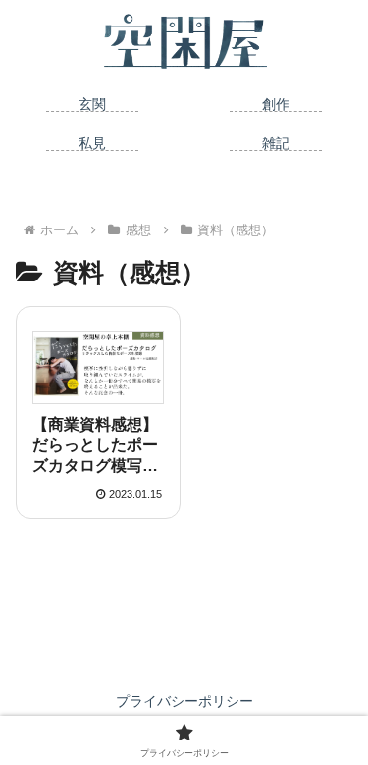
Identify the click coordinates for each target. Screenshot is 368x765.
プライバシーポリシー (184, 701)
